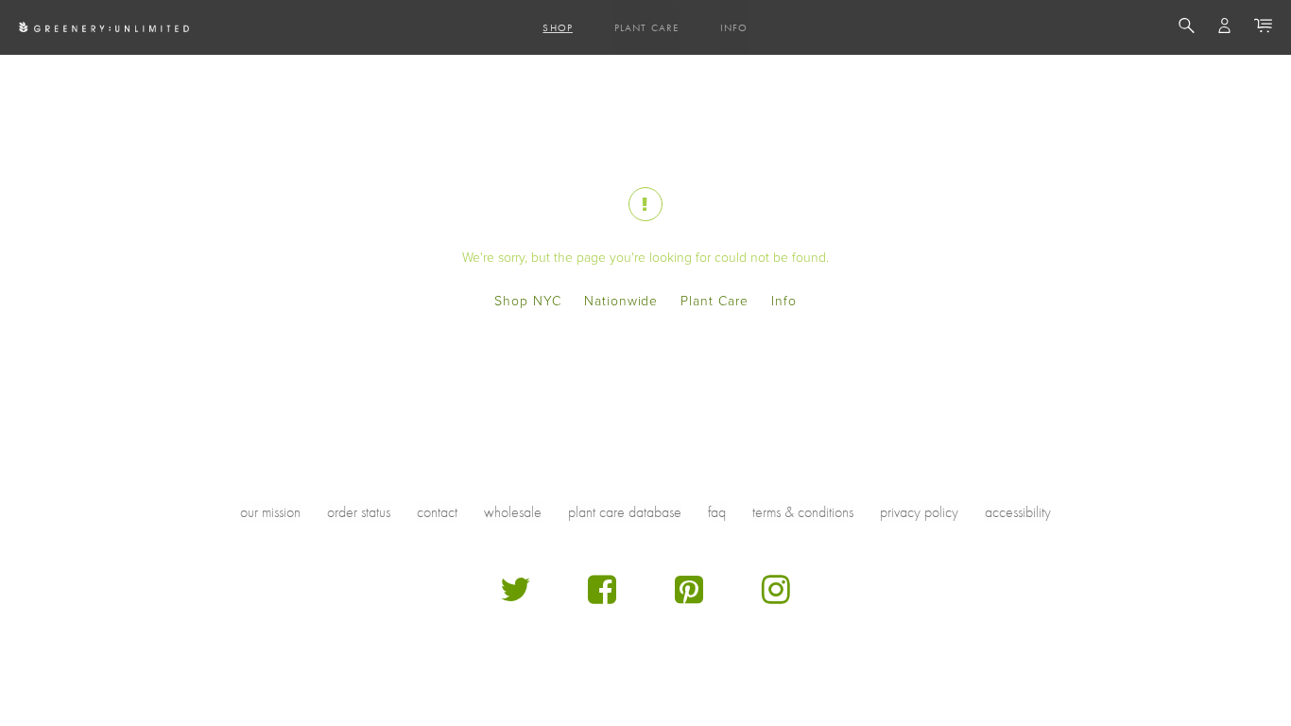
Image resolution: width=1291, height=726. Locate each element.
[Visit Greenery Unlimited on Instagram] (776, 597)
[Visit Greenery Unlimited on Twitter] (515, 597)
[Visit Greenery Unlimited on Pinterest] (689, 597)
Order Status (358, 512)
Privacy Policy (919, 512)
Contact (437, 512)
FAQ (717, 512)
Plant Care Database (624, 512)
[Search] (1187, 28)
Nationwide (621, 301)
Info (734, 27)
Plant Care (646, 27)
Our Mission (270, 512)
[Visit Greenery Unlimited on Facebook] (602, 597)
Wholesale (513, 512)
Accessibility (1018, 512)
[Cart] (1263, 28)
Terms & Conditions (802, 512)
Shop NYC (527, 301)
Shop (557, 27)
